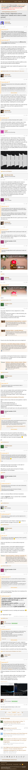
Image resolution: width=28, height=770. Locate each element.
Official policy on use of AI (10, 728)
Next (18, 712)
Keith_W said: (4, 383)
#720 (26, 704)
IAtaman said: (4, 29)
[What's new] (24, 1)
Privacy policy (15, 764)
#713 (26, 450)
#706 (26, 203)
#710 (26, 308)
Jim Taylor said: (4, 285)
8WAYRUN (14, 768)
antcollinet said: (4, 118)
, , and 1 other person (13, 71)
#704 (26, 135)
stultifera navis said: (5, 418)
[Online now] (3, 508)
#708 (26, 245)
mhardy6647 (5, 724)
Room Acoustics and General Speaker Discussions (16, 734)
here (13, 7)
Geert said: (3, 535)
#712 (26, 416)
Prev (10, 712)
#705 (26, 179)
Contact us (3, 764)
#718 (26, 626)
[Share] (24, 27)
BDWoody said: (4, 206)
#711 (26, 380)
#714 (26, 480)
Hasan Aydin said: (4, 40)
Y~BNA (4, 734)
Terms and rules (9, 764)
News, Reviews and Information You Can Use (17, 724)
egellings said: (4, 229)
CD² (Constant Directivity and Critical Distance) (15, 733)
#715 (26, 511)
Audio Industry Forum (13, 751)
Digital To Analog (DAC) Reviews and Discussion (15, 743)
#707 (26, 227)
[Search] (26, 1)
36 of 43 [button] (14, 712)
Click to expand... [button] (14, 92)
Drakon (4, 743)
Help (20, 764)
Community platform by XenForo (11, 766)
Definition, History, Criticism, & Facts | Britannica (17, 362)
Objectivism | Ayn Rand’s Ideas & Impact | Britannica (13, 343)
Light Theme (4, 762)
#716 (26, 533)
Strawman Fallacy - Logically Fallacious (14, 330)
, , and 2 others (11, 651)
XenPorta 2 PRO (3, 768)
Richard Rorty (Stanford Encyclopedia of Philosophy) (12, 397)
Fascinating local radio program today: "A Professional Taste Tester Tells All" (14, 722)
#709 (26, 282)
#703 (26, 115)
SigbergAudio (5, 751)
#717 (26, 574)
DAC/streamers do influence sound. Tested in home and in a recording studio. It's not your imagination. (15, 740)
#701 (26, 26)
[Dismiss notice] (26, 5)
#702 (26, 79)
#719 (26, 659)
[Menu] (1, 1)
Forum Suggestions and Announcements (13, 729)
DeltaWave (10, 669)
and (7, 171)
